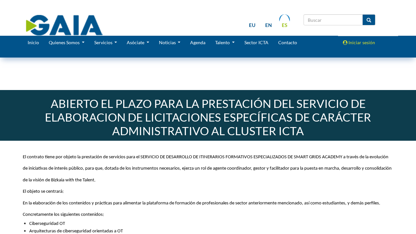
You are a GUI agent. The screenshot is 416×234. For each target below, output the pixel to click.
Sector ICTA (256, 42)
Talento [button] (223, 42)
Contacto (287, 42)
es (284, 25)
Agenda (197, 42)
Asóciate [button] (136, 42)
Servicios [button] (103, 42)
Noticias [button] (168, 42)
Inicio (33, 42)
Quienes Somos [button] (65, 42)
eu (252, 25)
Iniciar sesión (361, 42)
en (268, 25)
